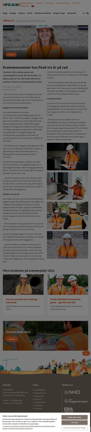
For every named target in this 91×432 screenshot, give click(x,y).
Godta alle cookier (74, 417)
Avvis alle (74, 423)
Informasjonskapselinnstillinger (74, 428)
